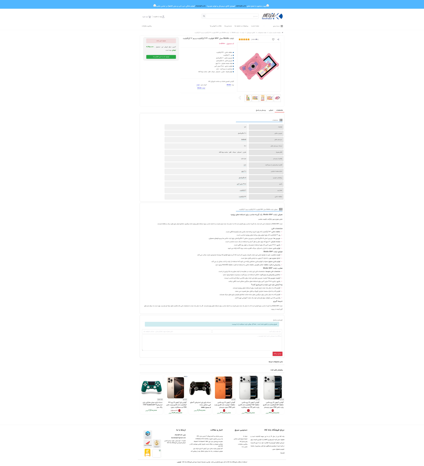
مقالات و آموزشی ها (216, 26)
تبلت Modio (201, 88)
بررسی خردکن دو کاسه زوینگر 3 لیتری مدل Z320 (210, 436)
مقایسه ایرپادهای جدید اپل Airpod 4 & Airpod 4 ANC (208, 441)
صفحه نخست (255, 26)
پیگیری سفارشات (147, 26)
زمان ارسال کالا (243, 441)
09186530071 (178, 435)
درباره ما (245, 436)
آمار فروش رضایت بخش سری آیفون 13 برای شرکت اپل (208, 448)
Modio (229, 85)
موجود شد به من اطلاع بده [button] (161, 57)
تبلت (198, 85)
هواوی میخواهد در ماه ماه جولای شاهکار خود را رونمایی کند (207, 451)
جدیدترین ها (228, 26)
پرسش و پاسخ (261, 110)
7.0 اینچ (244, 171)
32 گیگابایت (242, 197)
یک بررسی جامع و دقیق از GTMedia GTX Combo (209, 439)
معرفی (271, 110)
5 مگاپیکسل (242, 178)
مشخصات (279, 110)
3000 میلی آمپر (241, 184)
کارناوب (179, 462)
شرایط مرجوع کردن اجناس (240, 439)
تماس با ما (244, 447)
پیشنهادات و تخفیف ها (241, 26)
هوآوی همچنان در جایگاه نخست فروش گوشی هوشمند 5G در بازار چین (206, 445)
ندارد (245, 165)
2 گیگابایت (243, 190)
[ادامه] (282, 453)
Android (243, 139)
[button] (158, 16)
